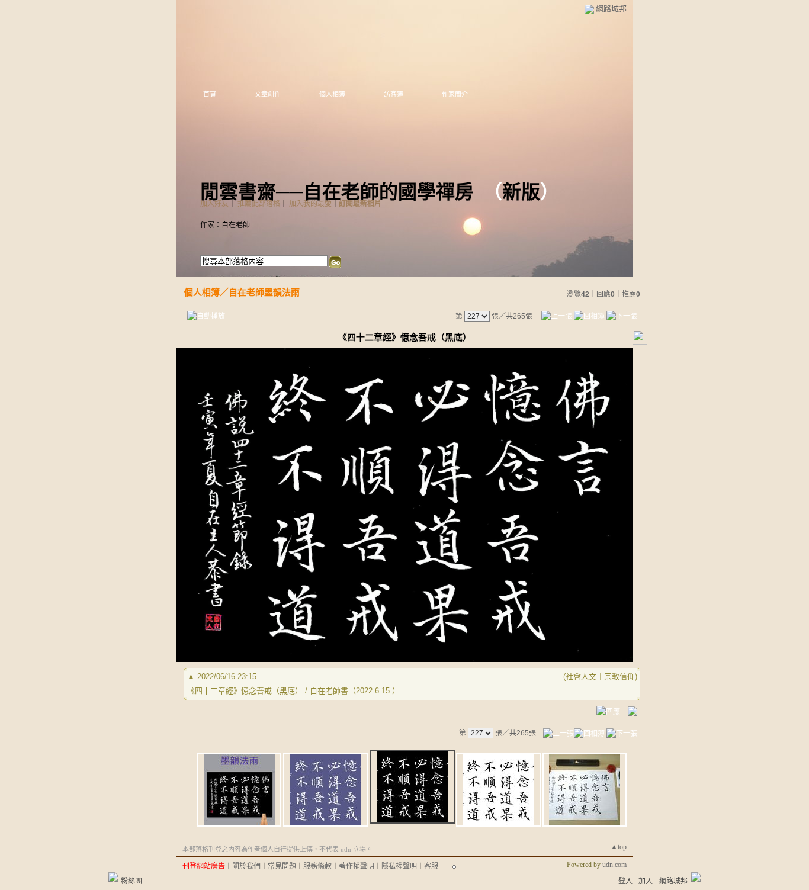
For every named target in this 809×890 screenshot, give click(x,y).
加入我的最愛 (310, 204)
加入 (645, 881)
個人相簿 (332, 94)
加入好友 (214, 204)
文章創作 (268, 94)
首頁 (209, 94)
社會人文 (581, 676)
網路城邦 (611, 8)
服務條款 (317, 866)
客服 (431, 866)
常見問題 (282, 866)
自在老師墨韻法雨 (264, 292)
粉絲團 (131, 881)
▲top (619, 847)
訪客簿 (393, 94)
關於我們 (246, 866)
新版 (521, 192)
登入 (625, 881)
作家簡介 (455, 94)
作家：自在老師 (225, 225)
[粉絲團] (113, 877)
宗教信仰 (619, 676)
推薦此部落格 (258, 204)
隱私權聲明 (399, 866)
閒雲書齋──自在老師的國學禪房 (337, 192)
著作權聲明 (356, 866)
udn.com (614, 864)
